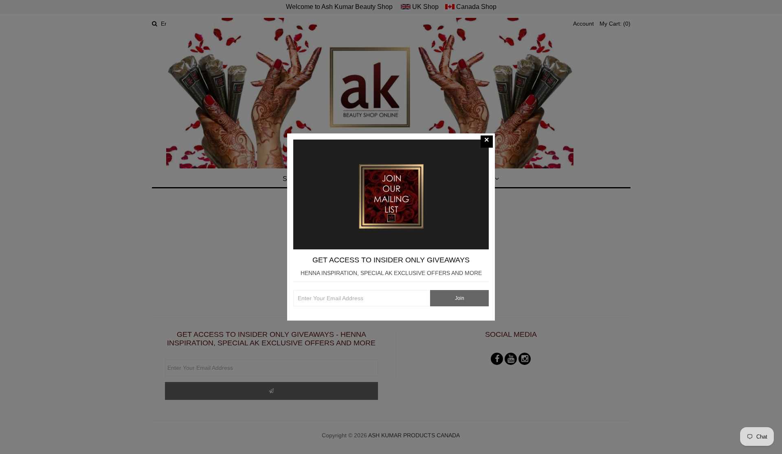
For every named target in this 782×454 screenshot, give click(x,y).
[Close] (487, 141)
